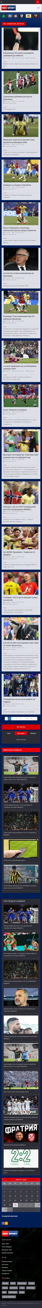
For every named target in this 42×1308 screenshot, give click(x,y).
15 (37, 1196)
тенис (22, 1288)
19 (21, 1200)
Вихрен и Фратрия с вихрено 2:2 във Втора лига (19, 1171)
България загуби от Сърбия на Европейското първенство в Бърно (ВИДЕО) (20, 954)
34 (31, 718)
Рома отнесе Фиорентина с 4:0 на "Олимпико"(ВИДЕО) (20, 834)
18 (15, 1200)
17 (10, 1200)
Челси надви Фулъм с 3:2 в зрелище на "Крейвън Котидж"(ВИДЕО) (18, 806)
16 (4, 1200)
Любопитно (31, 58)
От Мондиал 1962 (9, 109)
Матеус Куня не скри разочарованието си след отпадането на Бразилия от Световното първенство (19, 422)
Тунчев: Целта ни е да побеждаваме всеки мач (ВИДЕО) (20, 1037)
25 (15, 1205)
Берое (5, 1288)
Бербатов (13, 1288)
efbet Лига (30, 1288)
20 (26, 1200)
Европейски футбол (11, 513)
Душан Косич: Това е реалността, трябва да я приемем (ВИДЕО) (19, 1010)
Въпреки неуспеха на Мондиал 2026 (15, 286)
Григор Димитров (9, 1297)
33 (27, 718)
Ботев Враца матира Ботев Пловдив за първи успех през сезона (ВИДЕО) (20, 887)
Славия (31, 1283)
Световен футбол (10, 103)
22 (37, 1200)
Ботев (22, 1292)
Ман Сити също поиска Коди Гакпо (16, 1092)
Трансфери (13, 1292)
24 (10, 1205)
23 (4, 1205)
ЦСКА (13, 1283)
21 (32, 1200)
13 (26, 1196)
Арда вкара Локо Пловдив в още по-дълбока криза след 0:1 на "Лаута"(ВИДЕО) (20, 778)
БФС (4, 1292)
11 (15, 1196)
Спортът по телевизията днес (14, 860)
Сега (8, 733)
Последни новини (14, 901)
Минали (33, 733)
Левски (5, 1283)
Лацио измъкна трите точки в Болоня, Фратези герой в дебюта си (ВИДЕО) (21, 1118)
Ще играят (21, 733)
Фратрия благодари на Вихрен (15, 1145)
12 (21, 1196)
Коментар (31, 371)
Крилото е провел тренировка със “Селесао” (19, 712)
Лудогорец (22, 1283)
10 (10, 1196)
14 (32, 1196)
